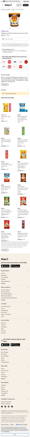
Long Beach (4, 393)
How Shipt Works (5, 306)
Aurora (3, 387)
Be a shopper (4, 352)
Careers (3, 325)
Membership (4, 310)
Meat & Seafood (5, 281)
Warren (3, 389)
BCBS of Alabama (6, 403)
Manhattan (4, 376)
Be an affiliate (5, 356)
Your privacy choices (22, 424)
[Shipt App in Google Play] (15, 266)
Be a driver (4, 354)
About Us (3, 323)
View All (3, 283)
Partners (3, 330)
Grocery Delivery (5, 290)
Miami (2, 372)
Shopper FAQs (5, 362)
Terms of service (5, 424)
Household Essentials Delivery (9, 297)
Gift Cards (4, 312)
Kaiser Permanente (6, 401)
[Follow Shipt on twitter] (12, 407)
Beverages (4, 275)
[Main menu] (2, 5)
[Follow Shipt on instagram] (5, 407)
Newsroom (4, 326)
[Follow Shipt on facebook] (2, 407)
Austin (2, 368)
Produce (3, 279)
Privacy (12, 424)
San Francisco (5, 370)
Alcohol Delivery (5, 291)
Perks (2, 358)
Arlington (3, 385)
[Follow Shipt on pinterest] (8, 407)
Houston (3, 374)
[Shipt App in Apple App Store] (5, 266)
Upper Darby (4, 391)
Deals (2, 316)
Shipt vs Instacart (6, 314)
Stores (3, 308)
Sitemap (3, 332)
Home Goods (4, 277)
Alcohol (3, 273)
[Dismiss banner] (2, 1)
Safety (3, 360)
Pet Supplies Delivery (6, 293)
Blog (2, 328)
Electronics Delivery (6, 295)
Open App (26, 1)
